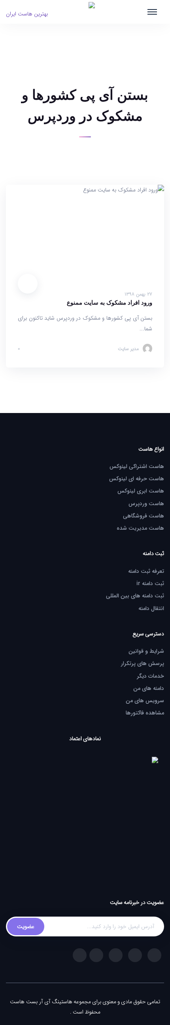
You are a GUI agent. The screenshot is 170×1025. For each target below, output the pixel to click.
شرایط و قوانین (146, 651)
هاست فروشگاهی (143, 516)
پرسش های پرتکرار (142, 663)
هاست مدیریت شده (140, 528)
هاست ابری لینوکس (140, 491)
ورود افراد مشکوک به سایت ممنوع (109, 302)
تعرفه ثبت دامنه (146, 571)
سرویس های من (145, 700)
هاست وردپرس (146, 503)
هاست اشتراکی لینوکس (137, 466)
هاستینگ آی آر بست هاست (41, 1001)
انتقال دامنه (151, 608)
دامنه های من (148, 688)
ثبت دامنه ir (150, 583)
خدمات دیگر (150, 676)
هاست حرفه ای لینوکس (136, 478)
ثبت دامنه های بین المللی (135, 595)
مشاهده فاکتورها (145, 713)
